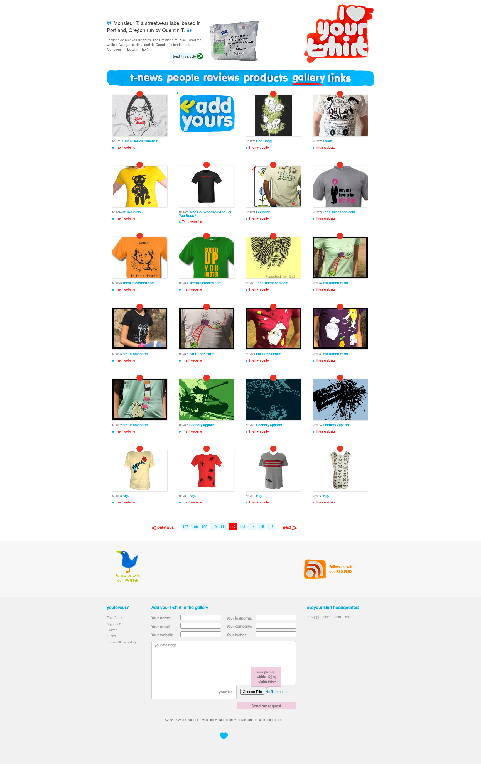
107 (185, 526)
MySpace (114, 623)
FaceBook (114, 617)
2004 (170, 719)
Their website (125, 147)
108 (195, 526)
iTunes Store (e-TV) (121, 642)
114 (252, 526)
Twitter (112, 629)
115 (261, 526)
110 (214, 526)
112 (233, 526)
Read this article (183, 56)
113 (242, 526)
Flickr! (111, 635)
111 (223, 526)
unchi (269, 719)
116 (271, 526)
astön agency (227, 719)
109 (204, 526)
